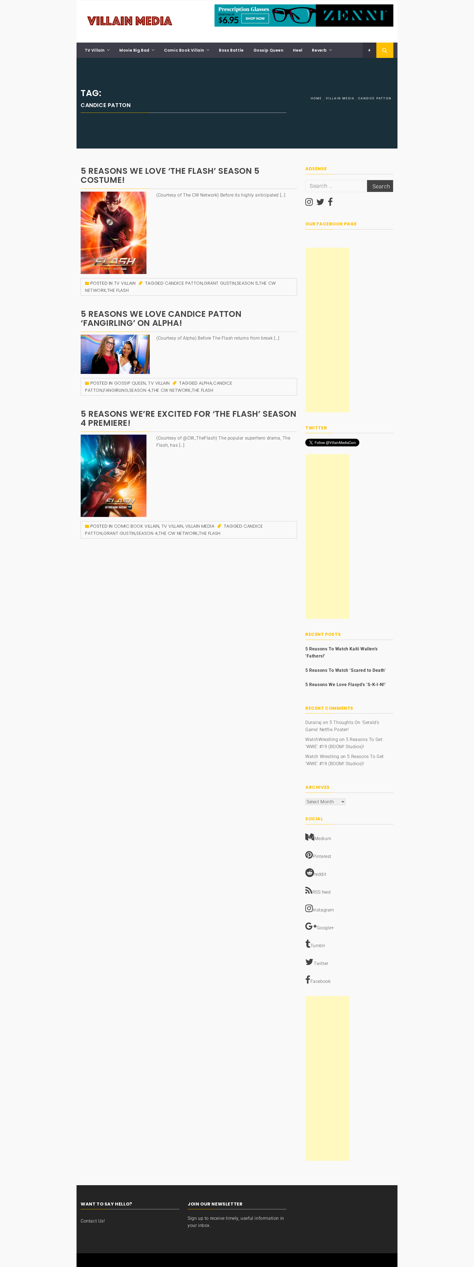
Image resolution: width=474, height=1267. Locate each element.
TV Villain (95, 50)
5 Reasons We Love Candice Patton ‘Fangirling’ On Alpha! (161, 318)
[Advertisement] (327, 330)
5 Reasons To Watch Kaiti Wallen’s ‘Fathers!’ (341, 652)
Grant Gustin (220, 283)
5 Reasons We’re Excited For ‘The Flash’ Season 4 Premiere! (189, 418)
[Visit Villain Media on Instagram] (309, 203)
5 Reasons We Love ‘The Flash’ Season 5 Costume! (170, 175)
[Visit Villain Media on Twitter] (320, 203)
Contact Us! (93, 1221)
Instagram (323, 910)
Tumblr (318, 945)
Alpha (205, 383)
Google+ (325, 927)
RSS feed (321, 892)
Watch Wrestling (322, 756)
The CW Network (171, 390)
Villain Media (200, 526)
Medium (322, 838)
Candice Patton (184, 283)
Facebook (321, 981)
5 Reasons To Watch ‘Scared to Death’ (345, 670)
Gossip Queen (268, 50)
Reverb (319, 50)
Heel (297, 50)
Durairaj (313, 722)
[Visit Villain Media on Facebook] (330, 203)
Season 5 (247, 283)
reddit (320, 874)
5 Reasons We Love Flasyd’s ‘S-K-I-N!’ (345, 684)
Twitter (321, 963)
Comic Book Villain (184, 50)
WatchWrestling (321, 739)
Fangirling (115, 390)
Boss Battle (231, 50)
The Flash (118, 290)
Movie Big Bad (134, 50)
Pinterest (322, 856)
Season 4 (140, 390)
